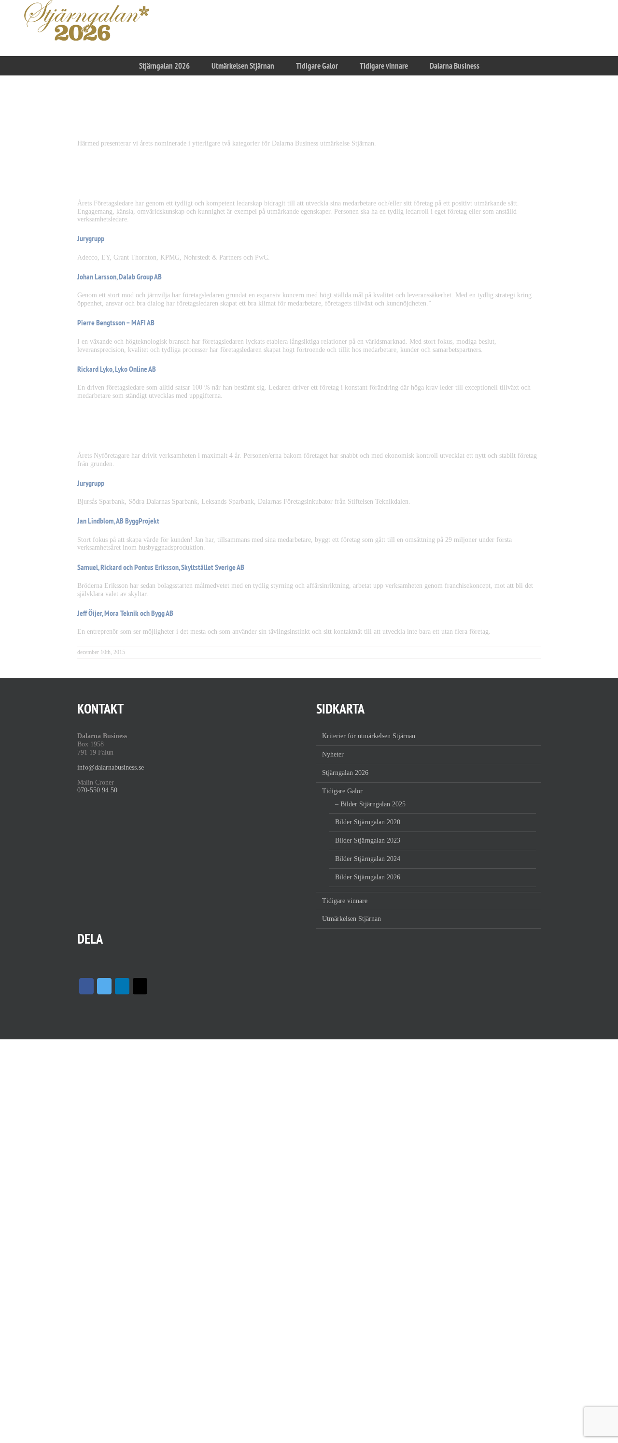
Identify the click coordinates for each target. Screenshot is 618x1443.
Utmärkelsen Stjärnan (351, 918)
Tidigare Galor (342, 791)
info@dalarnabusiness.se (110, 767)
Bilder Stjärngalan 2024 (367, 858)
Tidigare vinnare (344, 900)
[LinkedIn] (122, 986)
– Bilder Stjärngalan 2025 (370, 804)
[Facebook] (86, 986)
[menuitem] (164, 65)
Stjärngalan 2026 (345, 772)
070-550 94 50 (97, 790)
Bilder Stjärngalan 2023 (367, 840)
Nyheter (333, 754)
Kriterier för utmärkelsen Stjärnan (368, 736)
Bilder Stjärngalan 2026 (367, 877)
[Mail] (140, 986)
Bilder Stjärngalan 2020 (367, 822)
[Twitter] (104, 986)
